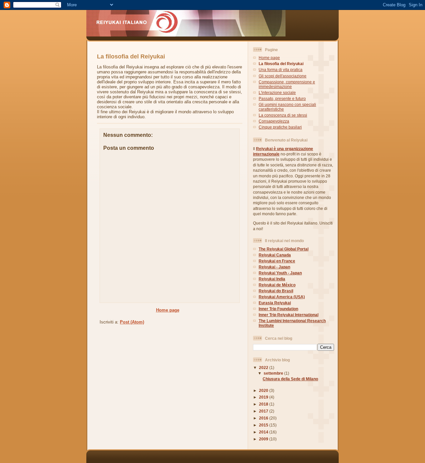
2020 (264, 390)
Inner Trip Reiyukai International (288, 315)
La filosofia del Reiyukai (281, 63)
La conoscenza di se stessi (283, 115)
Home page (167, 310)
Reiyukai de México (277, 285)
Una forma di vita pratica (280, 69)
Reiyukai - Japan (274, 267)
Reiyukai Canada (275, 255)
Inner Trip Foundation (278, 309)
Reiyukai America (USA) (282, 297)
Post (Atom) (132, 322)
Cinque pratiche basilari (280, 127)
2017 (264, 411)
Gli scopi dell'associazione (282, 76)
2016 (264, 418)
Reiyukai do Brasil (276, 291)
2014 (264, 432)
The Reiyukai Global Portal (283, 249)
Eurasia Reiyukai (275, 303)
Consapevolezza (274, 121)
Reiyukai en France (277, 261)
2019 (264, 397)
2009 (264, 439)
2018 (264, 404)
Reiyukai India (272, 279)
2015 (264, 425)
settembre (274, 373)
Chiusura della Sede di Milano (290, 379)
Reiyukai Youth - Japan (280, 273)
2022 (264, 367)
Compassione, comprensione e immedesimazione (287, 84)
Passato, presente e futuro (282, 98)
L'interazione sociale (277, 92)
